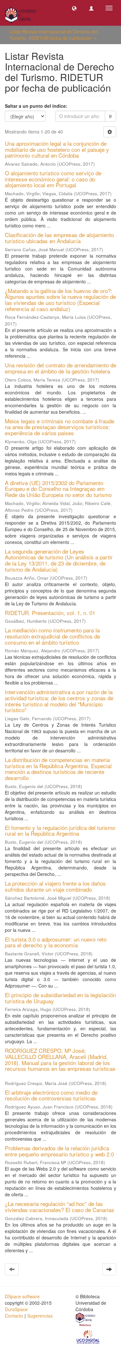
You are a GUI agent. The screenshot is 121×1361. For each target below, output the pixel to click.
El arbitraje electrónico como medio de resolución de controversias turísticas (51, 1095)
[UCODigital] (88, 1336)
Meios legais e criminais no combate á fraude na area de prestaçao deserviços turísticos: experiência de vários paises (59, 427)
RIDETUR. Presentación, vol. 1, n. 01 (50, 613)
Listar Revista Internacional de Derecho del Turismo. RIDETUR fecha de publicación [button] (54, 34)
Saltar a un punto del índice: (36, 106)
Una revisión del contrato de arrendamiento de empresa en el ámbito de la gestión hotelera (60, 368)
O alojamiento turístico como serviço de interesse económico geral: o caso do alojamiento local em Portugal (53, 179)
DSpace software (22, 1296)
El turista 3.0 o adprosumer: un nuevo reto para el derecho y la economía (55, 942)
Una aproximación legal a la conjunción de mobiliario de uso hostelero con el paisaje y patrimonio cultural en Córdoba (57, 149)
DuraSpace (16, 1309)
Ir (110, 116)
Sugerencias (40, 1315)
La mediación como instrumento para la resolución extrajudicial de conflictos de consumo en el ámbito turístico (52, 636)
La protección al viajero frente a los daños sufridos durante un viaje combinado (55, 886)
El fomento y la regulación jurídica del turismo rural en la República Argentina (60, 830)
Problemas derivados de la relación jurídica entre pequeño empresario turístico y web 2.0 (59, 1151)
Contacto (14, 1315)
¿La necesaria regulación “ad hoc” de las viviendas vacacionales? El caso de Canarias (59, 1207)
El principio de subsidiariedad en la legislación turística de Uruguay (60, 998)
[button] (74, 8)
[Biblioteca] (86, 1320)
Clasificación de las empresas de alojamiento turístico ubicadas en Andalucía (59, 238)
